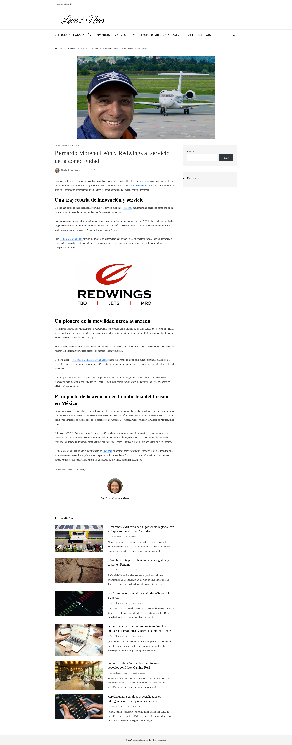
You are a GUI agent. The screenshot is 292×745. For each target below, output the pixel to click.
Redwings (107, 451)
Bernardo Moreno (64, 470)
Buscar (190, 151)
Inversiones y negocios (67, 146)
